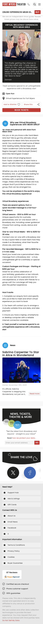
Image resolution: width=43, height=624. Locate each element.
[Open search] (34, 4)
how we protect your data (23, 438)
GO (37, 442)
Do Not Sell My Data (10, 620)
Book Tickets (21, 110)
